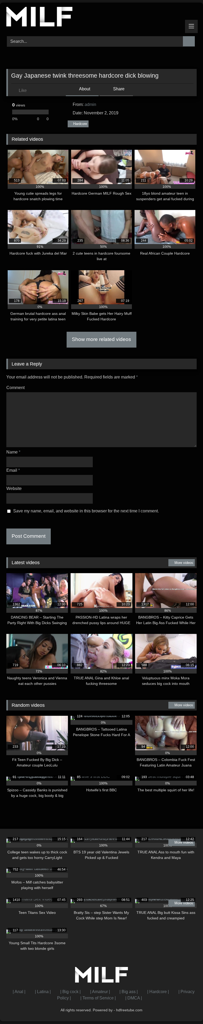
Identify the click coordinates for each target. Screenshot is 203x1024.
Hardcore (80, 124)
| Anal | (19, 991)
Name (13, 452)
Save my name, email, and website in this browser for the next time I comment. (86, 511)
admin (90, 104)
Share (118, 89)
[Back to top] (187, 1008)
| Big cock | (70, 991)
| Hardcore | (158, 991)
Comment (15, 387)
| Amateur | (100, 991)
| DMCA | (133, 998)
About (84, 89)
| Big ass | (128, 991)
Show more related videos (101, 339)
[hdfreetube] (101, 17)
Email (13, 470)
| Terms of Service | (98, 998)
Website (14, 488)
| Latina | (43, 991)
